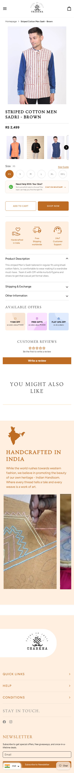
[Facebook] (4, 721)
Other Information (16, 295)
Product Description (17, 258)
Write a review (37, 360)
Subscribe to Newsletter (37, 764)
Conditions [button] (14, 697)
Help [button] (7, 686)
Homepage (11, 21)
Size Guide (63, 167)
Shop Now (53, 206)
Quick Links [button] (14, 674)
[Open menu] (8, 8)
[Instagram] (10, 721)
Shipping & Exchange (18, 286)
